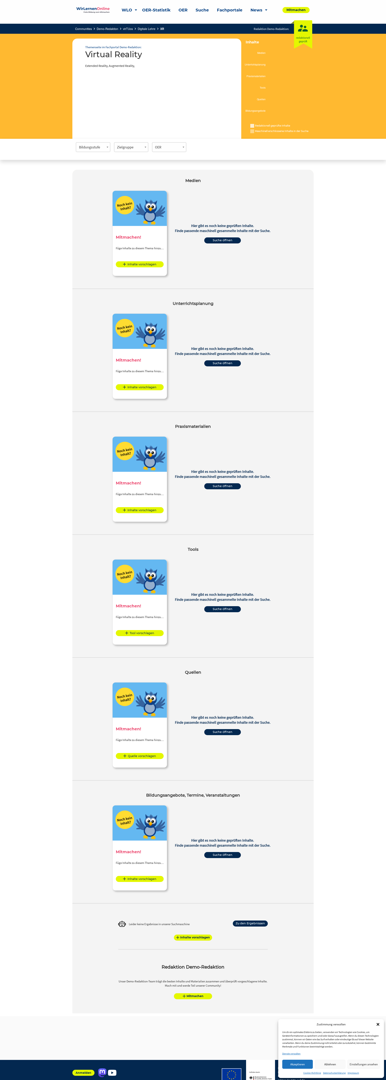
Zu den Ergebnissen (250, 923)
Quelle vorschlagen (142, 756)
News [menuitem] (256, 10)
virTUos (128, 29)
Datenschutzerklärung (334, 1072)
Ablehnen (330, 1064)
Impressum (353, 1072)
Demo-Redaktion (107, 29)
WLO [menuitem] (127, 10)
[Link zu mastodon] (102, 1072)
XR (162, 29)
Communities (83, 29)
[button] (378, 1024)
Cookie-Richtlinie (312, 1072)
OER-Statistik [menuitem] (156, 10)
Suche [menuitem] (202, 10)
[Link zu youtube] (112, 1072)
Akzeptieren (297, 1064)
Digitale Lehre (146, 29)
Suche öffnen (222, 240)
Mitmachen (195, 996)
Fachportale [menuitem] (229, 10)
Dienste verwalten (291, 1053)
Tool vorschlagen (142, 633)
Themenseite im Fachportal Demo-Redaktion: (113, 47)
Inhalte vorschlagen (141, 264)
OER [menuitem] (183, 10)
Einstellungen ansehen (364, 1064)
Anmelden (83, 1073)
